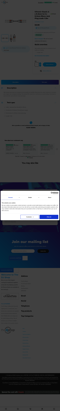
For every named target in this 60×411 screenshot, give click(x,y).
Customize (29, 216)
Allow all (49, 216)
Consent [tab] (10, 197)
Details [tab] (30, 197)
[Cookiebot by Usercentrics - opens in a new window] (52, 193)
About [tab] (49, 197)
